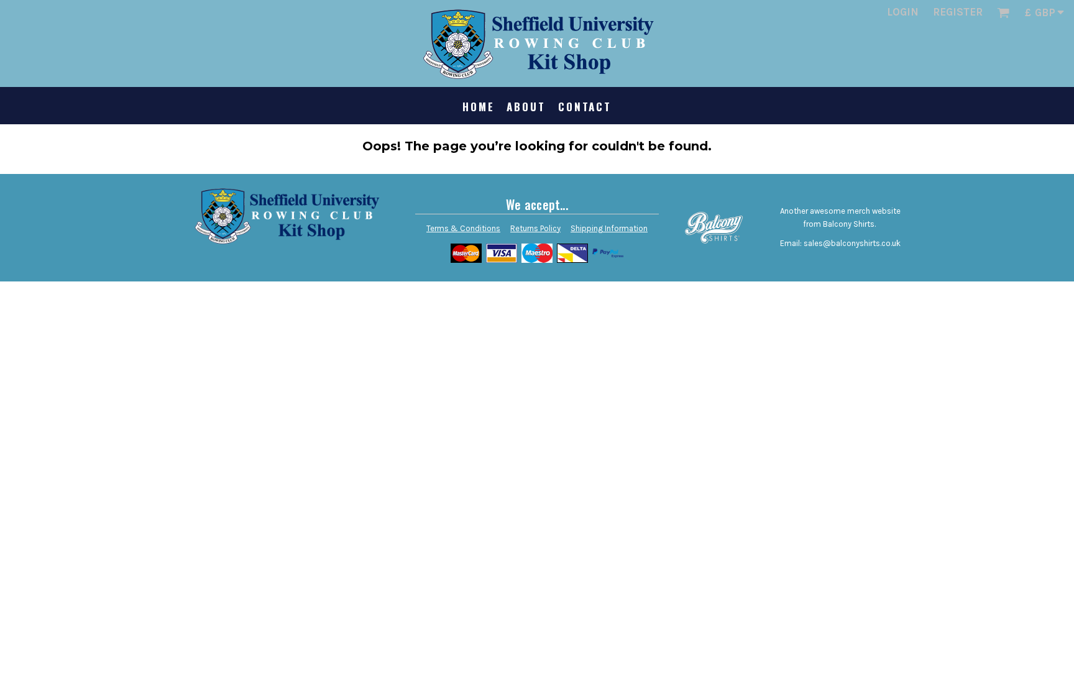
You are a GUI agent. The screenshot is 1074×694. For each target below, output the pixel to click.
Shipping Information (609, 228)
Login (903, 12)
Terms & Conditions (463, 228)
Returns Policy (535, 228)
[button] (1003, 12)
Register (958, 12)
